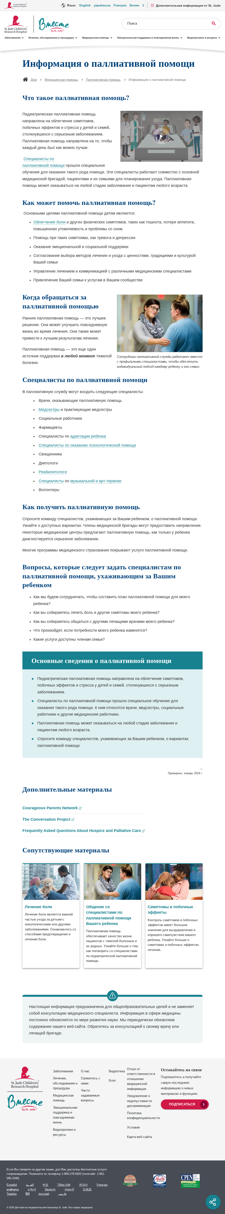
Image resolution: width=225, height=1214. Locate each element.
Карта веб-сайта (139, 1137)
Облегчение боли (49, 222)
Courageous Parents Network (52, 808)
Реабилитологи (53, 472)
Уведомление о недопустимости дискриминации (139, 1101)
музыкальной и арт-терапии (95, 481)
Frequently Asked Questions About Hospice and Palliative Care (83, 831)
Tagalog (11, 1193)
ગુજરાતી (69, 1189)
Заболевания (12, 37)
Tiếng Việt (63, 1184)
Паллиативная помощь (103, 80)
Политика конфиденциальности (143, 1115)
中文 (45, 1184)
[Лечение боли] (51, 916)
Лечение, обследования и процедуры (51, 37)
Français (120, 5)
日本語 (87, 1189)
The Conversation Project (48, 820)
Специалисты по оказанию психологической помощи (87, 445)
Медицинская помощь (95, 37)
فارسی (62, 1193)
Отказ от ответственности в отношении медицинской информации (141, 1079)
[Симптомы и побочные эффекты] (174, 916)
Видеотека (117, 1071)
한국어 (83, 1184)
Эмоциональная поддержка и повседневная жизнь (148, 37)
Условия (133, 1127)
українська (102, 5)
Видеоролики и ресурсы (202, 37)
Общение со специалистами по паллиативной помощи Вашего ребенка (108, 915)
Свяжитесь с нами (90, 1080)
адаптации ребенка (88, 436)
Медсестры (49, 409)
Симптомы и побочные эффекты (170, 910)
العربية (30, 1184)
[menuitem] (185, 1104)
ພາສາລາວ (13, 1189)
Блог (112, 1080)
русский (43, 1193)
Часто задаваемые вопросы (90, 1095)
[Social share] (213, 1202)
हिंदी (27, 1193)
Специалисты (51, 481)
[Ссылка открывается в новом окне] (128, 1180)
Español (12, 1184)
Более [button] (134, 5)
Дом (34, 80)
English (85, 5)
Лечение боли (38, 907)
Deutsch (50, 1189)
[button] (161, 136)
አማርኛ (32, 1189)
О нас (85, 1071)
